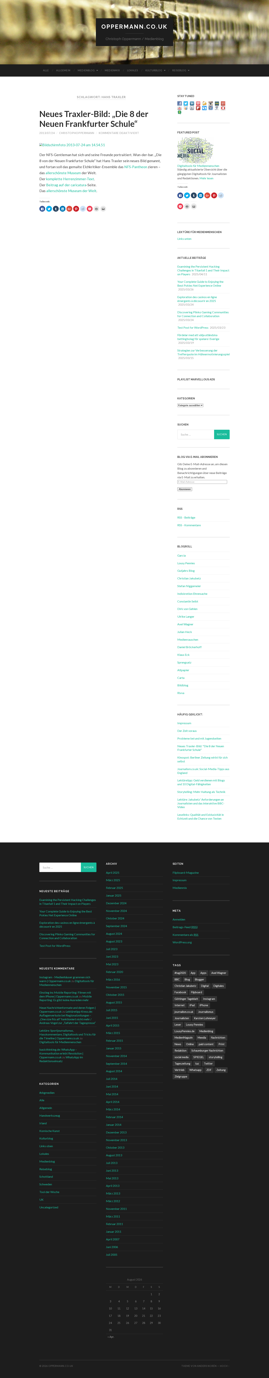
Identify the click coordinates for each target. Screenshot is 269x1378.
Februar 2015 (114, 1040)
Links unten (184, 238)
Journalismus (205, 1011)
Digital (205, 985)
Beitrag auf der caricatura (66, 185)
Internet (180, 1005)
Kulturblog (153, 70)
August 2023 (114, 941)
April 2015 (112, 1025)
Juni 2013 (112, 1170)
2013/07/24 (47, 133)
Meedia (202, 1037)
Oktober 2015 (115, 994)
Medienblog (86, 70)
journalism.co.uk (184, 1011)
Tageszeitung (182, 1063)
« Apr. (111, 1336)
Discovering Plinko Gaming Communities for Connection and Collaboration (203, 314)
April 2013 (112, 1185)
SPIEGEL (198, 1057)
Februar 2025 (114, 887)
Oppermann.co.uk (134, 26)
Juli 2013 (111, 1163)
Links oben (46, 1146)
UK (41, 1199)
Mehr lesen (206, 178)
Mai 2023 (112, 964)
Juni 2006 (112, 1247)
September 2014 (116, 1063)
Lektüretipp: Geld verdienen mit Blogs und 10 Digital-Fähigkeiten (201, 782)
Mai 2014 (112, 1094)
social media (181, 1057)
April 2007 (112, 1239)
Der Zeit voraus (187, 730)
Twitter (208, 1063)
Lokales (132, 70)
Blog (187, 979)
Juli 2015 (111, 1010)
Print (221, 1044)
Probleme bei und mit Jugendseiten (199, 738)
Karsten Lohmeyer (205, 1018)
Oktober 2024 (115, 918)
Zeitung (221, 1069)
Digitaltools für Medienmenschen (198, 165)
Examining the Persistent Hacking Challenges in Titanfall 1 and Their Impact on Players (203, 270)
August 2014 (114, 1071)
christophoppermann (76, 133)
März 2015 (113, 1033)
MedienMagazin (184, 1037)
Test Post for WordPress (192, 327)
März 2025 (113, 880)
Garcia (181, 555)
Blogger (199, 979)
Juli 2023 (111, 949)
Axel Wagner (185, 624)
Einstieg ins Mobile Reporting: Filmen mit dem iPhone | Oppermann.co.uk (65, 994)
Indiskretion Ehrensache (192, 593)
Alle (46, 70)
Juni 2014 (112, 1086)
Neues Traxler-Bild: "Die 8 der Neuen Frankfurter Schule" (200, 748)
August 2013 (114, 1155)
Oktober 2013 (115, 1147)
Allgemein (63, 70)
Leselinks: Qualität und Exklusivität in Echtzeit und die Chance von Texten (200, 816)
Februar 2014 (114, 1117)
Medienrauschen (187, 639)
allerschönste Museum (63, 173)
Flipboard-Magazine (186, 872)
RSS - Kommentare (189, 525)
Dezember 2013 (116, 1132)
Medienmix (112, 70)
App (193, 972)
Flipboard (196, 992)
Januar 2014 (113, 1124)
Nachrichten (218, 1037)
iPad (192, 1005)
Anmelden (179, 919)
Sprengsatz (184, 662)
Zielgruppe (181, 1076)
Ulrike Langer (185, 616)
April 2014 (112, 1101)
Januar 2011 (113, 1231)
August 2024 (114, 933)
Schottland (46, 1176)
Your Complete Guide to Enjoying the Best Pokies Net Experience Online (200, 283)
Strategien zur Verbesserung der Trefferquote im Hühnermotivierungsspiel (203, 352)
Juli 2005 (111, 1254)
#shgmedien (47, 1092)
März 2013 (113, 1193)
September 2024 (116, 926)
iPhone (204, 1005)
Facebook (180, 992)
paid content (206, 1044)
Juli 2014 (111, 1078)
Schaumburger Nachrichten (207, 1050)
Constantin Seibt (187, 601)
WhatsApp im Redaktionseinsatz (61, 1059)
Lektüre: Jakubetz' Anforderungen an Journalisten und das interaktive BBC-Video (200, 803)
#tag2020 (180, 972)
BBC (177, 979)
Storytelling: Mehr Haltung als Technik (201, 791)
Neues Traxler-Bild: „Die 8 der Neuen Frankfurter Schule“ (93, 119)
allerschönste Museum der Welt (71, 191)
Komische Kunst (49, 1131)
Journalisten (182, 1018)
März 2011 (113, 1216)
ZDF (209, 1069)
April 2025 (112, 872)
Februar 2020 (114, 972)
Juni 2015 (112, 1017)
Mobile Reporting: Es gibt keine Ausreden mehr (65, 998)
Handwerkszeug (49, 1115)
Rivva (180, 693)
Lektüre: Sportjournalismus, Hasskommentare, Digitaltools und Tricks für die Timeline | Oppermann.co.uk (67, 1034)
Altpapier (183, 670)
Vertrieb (179, 1069)
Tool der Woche (49, 1192)
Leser (178, 1024)
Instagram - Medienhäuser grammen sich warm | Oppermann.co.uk (64, 979)
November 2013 (116, 1140)
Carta (180, 677)
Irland (43, 1123)
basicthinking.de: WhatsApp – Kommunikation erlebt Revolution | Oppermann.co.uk (61, 1053)
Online (190, 1044)
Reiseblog (179, 70)
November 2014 (116, 1056)
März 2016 (113, 979)
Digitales (219, 985)
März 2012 (113, 1201)
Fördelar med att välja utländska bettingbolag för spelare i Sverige (198, 337)
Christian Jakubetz (189, 578)
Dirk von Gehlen (187, 608)
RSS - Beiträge (186, 517)
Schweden (45, 1184)
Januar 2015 (113, 1048)
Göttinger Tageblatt (186, 998)
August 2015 (114, 1002)
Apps (203, 972)
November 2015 (116, 987)
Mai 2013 (112, 1178)
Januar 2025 (113, 895)
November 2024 (116, 910)
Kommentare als (185, 934)
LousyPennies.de (185, 1031)
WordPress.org (182, 942)
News (178, 1044)
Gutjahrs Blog (186, 570)
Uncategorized (48, 1207)
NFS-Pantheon (135, 167)
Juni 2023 (112, 956)
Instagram (209, 998)
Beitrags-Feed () (185, 927)
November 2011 (116, 1208)
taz (197, 1063)
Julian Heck (184, 632)
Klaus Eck (183, 654)
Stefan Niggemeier (189, 586)
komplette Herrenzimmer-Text (70, 179)
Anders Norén (207, 1365)
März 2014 (113, 1109)
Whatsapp (195, 1069)
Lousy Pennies (186, 563)
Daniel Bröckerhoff (189, 647)
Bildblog (182, 685)
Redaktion (180, 1050)
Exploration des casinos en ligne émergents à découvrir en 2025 (197, 299)
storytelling (215, 1057)
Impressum (184, 723)
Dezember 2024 (116, 903)
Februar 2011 (114, 1224)
